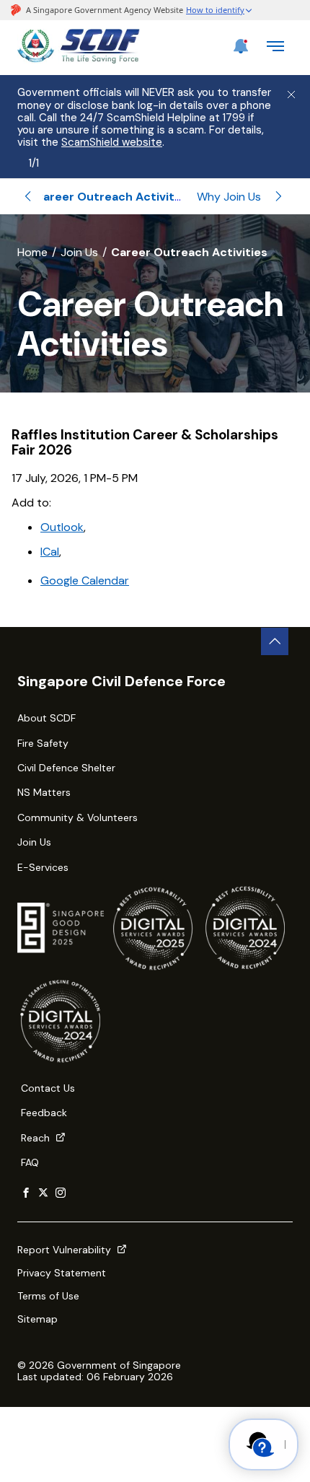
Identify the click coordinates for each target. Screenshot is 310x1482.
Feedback (44, 1112)
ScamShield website (111, 142)
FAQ (30, 1162)
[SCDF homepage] (78, 59)
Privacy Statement (61, 1272)
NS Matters (44, 792)
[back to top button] (275, 641)
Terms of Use (48, 1295)
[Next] (278, 196)
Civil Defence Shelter (66, 767)
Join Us (79, 252)
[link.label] (26, 1193)
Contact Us (48, 1088)
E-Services (42, 867)
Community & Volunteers (77, 817)
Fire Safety (42, 743)
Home (32, 252)
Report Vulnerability (65, 1249)
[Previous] (28, 196)
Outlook (62, 527)
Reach (37, 1137)
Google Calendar (84, 580)
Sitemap (37, 1318)
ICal (49, 551)
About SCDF (46, 717)
